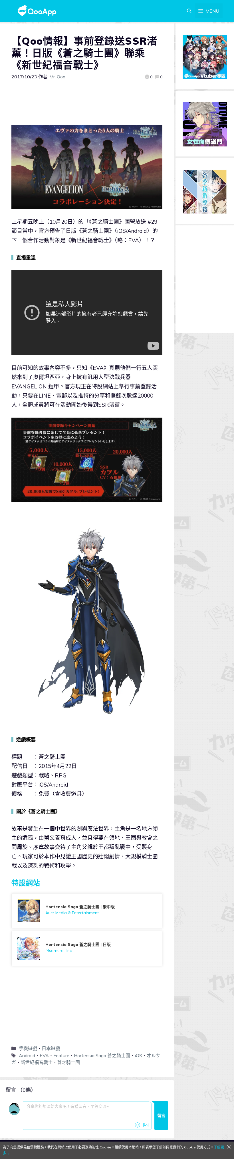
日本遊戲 (51, 1048)
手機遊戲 (28, 1048)
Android (27, 1055)
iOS (138, 1055)
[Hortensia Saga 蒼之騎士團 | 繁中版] (87, 911)
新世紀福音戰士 (37, 1062)
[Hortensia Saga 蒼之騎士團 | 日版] (87, 948)
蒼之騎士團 (68, 1062)
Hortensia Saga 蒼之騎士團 (102, 1055)
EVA (44, 1055)
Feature (61, 1055)
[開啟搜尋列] (189, 10)
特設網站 (25, 882)
